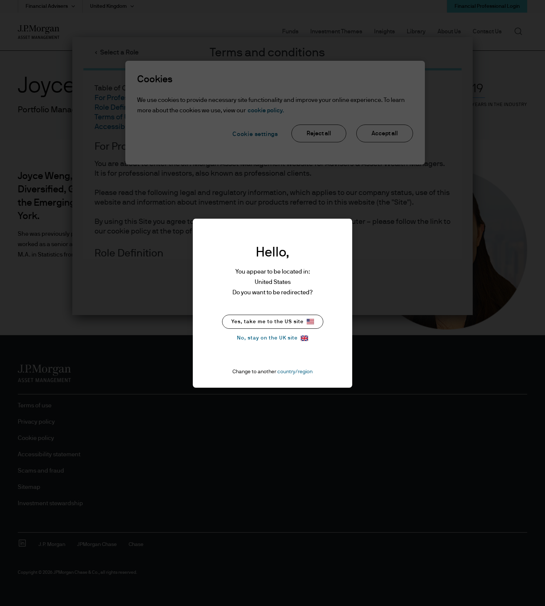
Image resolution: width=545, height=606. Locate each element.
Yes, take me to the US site (267, 321)
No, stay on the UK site (267, 338)
